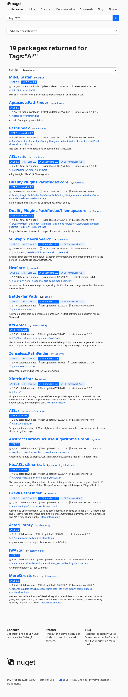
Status (51, 630)
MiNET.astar (20, 77)
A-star (28, 280)
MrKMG (52, 493)
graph (15, 252)
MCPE (32, 90)
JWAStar (16, 550)
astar (25, 90)
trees (65, 588)
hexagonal (37, 280)
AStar (31, 169)
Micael (42, 379)
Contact (13, 630)
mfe (97, 439)
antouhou (36, 268)
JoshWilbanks (37, 550)
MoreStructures (23, 575)
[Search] (116, 18)
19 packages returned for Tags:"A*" (48, 52)
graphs (72, 588)
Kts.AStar (17, 325)
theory (22, 252)
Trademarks (14, 683)
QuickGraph (54, 337)
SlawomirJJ (44, 525)
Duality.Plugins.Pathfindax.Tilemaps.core (47, 210)
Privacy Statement (100, 679)
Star (23, 563)
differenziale (51, 576)
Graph (54, 506)
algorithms (48, 537)
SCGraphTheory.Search (30, 239)
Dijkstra (27, 144)
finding (21, 366)
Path (14, 506)
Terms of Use (46, 679)
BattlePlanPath (23, 296)
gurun (41, 77)
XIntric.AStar (21, 378)
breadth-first (64, 252)
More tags (40, 198)
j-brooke (47, 296)
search (30, 252)
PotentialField (91, 141)
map (58, 280)
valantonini (38, 157)
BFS (65, 452)
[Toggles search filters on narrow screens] (115, 31)
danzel (55, 465)
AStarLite (17, 156)
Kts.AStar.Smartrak (27, 464)
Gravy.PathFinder (25, 493)
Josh (59, 563)
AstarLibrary (21, 524)
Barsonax (41, 128)
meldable (27, 337)
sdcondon (63, 239)
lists (60, 588)
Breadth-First (43, 506)
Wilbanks (67, 563)
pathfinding (18, 309)
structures (46, 588)
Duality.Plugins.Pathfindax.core (38, 182)
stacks (80, 588)
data (55, 588)
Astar (63, 141)
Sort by (13, 69)
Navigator (54, 141)
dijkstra (41, 252)
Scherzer (59, 353)
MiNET (15, 90)
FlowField (14, 144)
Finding (21, 506)
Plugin (23, 195)
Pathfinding (42, 141)
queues (88, 588)
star (20, 537)
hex (14, 280)
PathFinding (32, 115)
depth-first (51, 252)
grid (19, 280)
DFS (60, 452)
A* (21, 90)
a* (35, 252)
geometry (66, 280)
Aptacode (17, 115)
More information (56, 402)
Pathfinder (29, 141)
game (52, 280)
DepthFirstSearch (21, 452)
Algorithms (41, 169)
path (14, 366)
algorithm (27, 423)
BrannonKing (39, 325)
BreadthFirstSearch (41, 452)
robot (25, 537)
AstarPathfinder (75, 141)
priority (36, 337)
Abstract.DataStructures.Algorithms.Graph (49, 439)
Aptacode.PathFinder (28, 102)
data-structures (32, 588)
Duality (16, 195)
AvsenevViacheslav (35, 411)
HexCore (17, 267)
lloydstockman (66, 465)
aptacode (59, 102)
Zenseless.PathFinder (29, 353)
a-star (29, 366)
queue (44, 337)
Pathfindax (19, 128)
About (32, 679)
